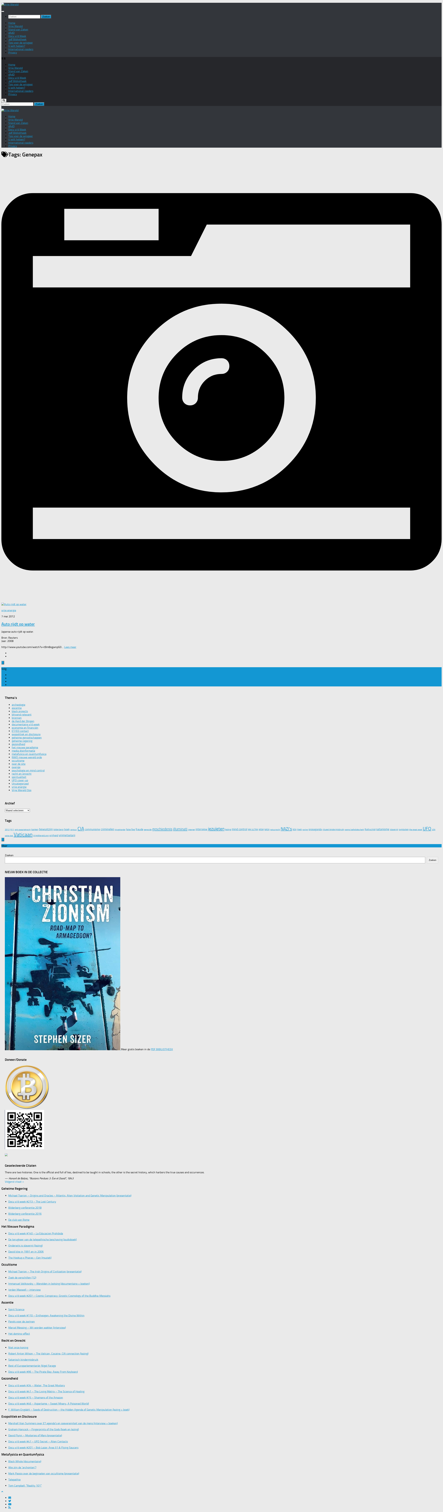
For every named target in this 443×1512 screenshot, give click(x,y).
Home (11, 23)
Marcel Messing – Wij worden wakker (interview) (37, 1327)
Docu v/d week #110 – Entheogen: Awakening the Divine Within (46, 1315)
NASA (266, 829)
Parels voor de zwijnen (21, 1321)
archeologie (18, 704)
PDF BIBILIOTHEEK (162, 1049)
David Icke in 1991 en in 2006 (26, 1251)
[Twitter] (9, 678)
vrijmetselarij (67, 835)
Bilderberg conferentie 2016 (25, 1213)
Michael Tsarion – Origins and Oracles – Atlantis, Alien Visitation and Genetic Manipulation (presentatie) (69, 1195)
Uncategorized (20, 783)
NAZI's (286, 828)
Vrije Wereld (15, 26)
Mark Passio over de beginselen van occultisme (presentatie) (43, 1473)
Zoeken (9, 855)
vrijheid (53, 835)
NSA (294, 829)
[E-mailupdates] (9, 675)
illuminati (180, 829)
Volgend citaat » (14, 1181)
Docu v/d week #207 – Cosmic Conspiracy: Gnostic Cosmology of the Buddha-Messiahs (59, 1295)
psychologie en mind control (28, 770)
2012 (7, 829)
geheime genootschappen (27, 737)
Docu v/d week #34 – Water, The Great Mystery (36, 1385)
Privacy (12, 52)
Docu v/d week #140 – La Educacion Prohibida (35, 1233)
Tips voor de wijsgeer (20, 42)
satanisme (382, 829)
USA (433, 830)
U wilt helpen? (16, 46)
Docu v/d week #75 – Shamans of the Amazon (35, 1397)
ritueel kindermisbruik (333, 829)
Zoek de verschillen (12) (22, 1277)
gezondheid (18, 744)
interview (201, 829)
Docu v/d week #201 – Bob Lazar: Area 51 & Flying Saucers (43, 1447)
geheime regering (22, 740)
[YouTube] (9, 681)
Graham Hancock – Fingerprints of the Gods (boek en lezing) (43, 1429)
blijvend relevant (21, 714)
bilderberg (58, 829)
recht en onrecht (21, 773)
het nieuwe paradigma (25, 747)
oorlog (305, 829)
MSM (261, 829)
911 (12, 829)
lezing (228, 829)
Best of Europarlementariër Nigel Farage (32, 1365)
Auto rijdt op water (18, 624)
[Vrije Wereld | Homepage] (10, 4)
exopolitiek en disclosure (26, 734)
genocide (148, 829)
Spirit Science (16, 1309)
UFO (427, 828)
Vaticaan (23, 834)
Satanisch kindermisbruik (23, 1359)
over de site (18, 764)
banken (34, 829)
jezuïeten (216, 828)
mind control (239, 829)
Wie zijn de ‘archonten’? (22, 1467)
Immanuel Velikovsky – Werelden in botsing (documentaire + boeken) (49, 1283)
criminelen (107, 829)
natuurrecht (275, 830)
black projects (20, 711)
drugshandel (120, 830)
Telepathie (14, 1479)
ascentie (17, 708)
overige (16, 767)
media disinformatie (23, 750)
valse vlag (9, 835)
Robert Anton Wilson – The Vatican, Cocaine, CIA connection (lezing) (48, 1353)
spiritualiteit (19, 777)
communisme (92, 829)
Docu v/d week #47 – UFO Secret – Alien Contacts (38, 1441)
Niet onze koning (18, 1347)
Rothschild (370, 829)
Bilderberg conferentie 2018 (25, 1207)
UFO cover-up (20, 780)
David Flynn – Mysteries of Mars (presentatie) (35, 1435)
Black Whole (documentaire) (24, 1461)
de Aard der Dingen (23, 721)
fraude (139, 829)
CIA (81, 828)
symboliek (404, 829)
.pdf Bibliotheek (17, 39)
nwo (299, 829)
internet (191, 829)
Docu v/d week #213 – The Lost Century (32, 1201)
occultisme (18, 760)
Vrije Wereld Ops (21, 790)
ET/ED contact (20, 731)
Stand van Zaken (18, 29)
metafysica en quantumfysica (29, 754)
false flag (130, 829)
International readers (20, 49)
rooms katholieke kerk (354, 829)
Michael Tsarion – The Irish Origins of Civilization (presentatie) (45, 1271)
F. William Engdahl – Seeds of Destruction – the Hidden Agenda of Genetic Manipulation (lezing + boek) (68, 1409)
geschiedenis (162, 829)
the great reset (415, 829)
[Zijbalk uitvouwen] (2, 662)
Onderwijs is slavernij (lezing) (25, 1245)
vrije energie (8, 610)
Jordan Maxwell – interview (24, 1289)
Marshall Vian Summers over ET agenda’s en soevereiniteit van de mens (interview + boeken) (63, 1423)
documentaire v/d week (26, 724)
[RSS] (9, 684)
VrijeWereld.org (41, 835)
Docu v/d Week (17, 36)
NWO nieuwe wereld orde (27, 757)
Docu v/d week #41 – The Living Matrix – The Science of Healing (46, 1391)
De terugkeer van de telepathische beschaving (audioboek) (42, 1239)
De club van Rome (18, 1219)
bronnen (17, 717)
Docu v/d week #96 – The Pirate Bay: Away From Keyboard (43, 1371)
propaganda (315, 829)
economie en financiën (25, 727)
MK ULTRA (253, 829)
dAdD (11, 32)
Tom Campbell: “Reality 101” (25, 1485)
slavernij (394, 829)
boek (67, 829)
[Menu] (2, 11)
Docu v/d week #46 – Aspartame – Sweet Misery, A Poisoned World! (48, 1403)
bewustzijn (46, 829)
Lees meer (70, 647)
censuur (73, 829)
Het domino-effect (19, 1333)
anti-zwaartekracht (23, 830)
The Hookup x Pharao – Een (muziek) (29, 1257)
